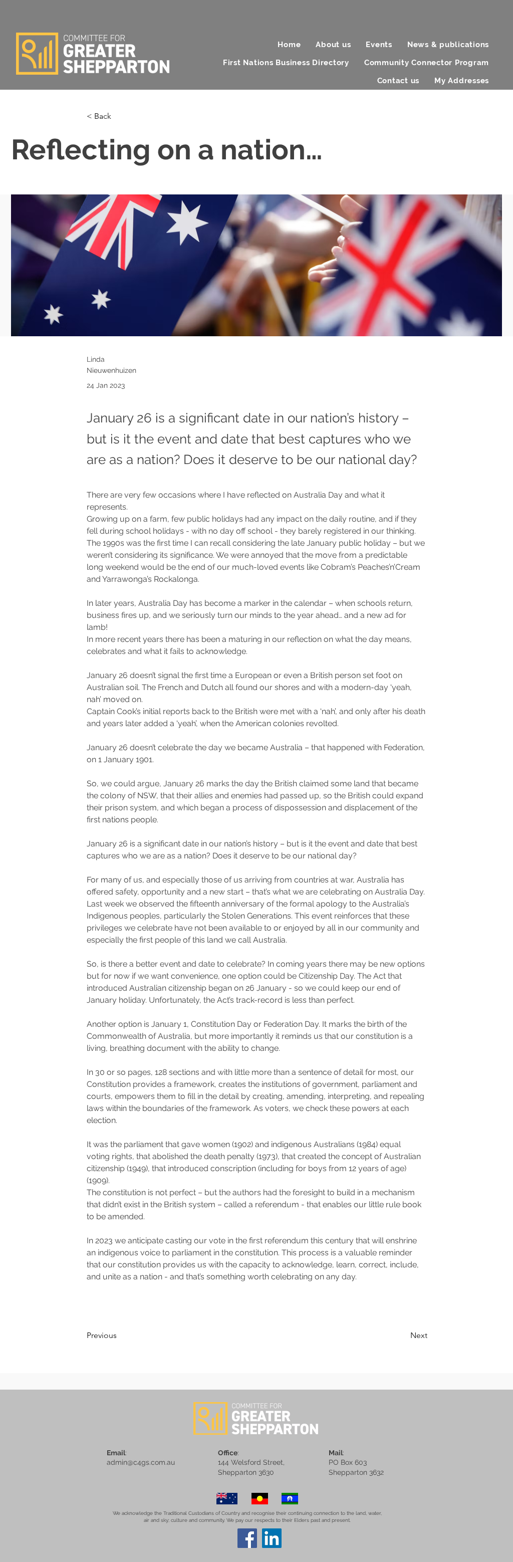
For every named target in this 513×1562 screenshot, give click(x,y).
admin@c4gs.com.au (141, 1462)
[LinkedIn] (272, 1538)
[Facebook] (247, 1538)
